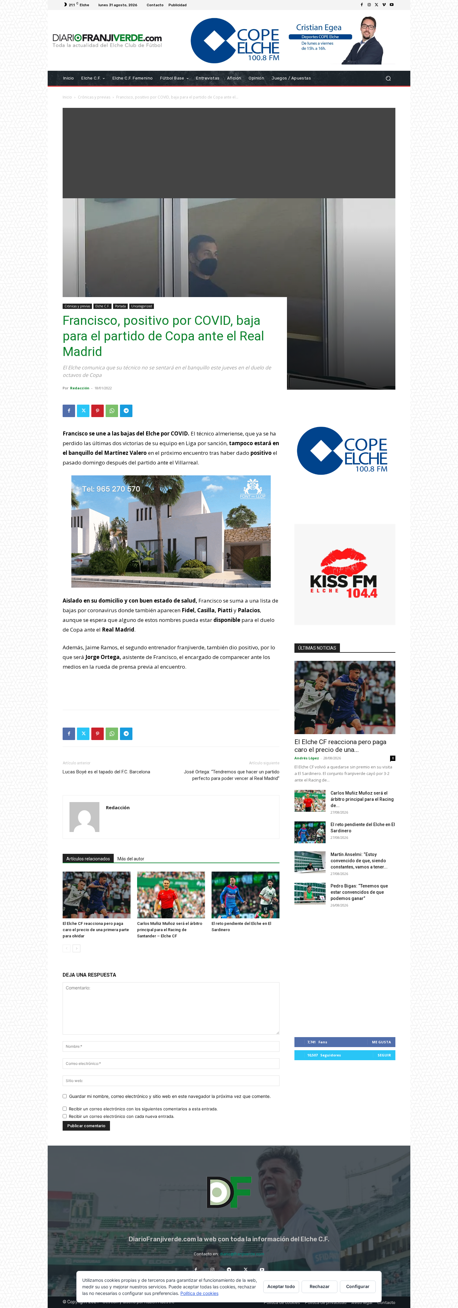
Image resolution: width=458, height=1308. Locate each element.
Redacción (79, 388)
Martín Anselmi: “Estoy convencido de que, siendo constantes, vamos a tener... (359, 860)
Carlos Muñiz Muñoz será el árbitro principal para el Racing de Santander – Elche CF (169, 929)
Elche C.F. (102, 306)
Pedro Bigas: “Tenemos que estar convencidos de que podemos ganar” (359, 892)
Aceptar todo (281, 1286)
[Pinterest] (97, 411)
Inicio (67, 97)
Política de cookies (199, 1293)
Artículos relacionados (88, 858)
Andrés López (306, 758)
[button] (388, 78)
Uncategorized (141, 306)
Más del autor (130, 858)
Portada (120, 306)
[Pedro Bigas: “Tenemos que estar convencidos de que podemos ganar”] (310, 894)
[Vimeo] (384, 5)
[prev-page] (66, 948)
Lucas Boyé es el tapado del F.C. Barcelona (106, 772)
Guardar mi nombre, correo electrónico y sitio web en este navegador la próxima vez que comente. (170, 1096)
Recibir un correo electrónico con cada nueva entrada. (121, 1116)
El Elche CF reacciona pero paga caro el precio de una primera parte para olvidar (96, 929)
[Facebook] (361, 5)
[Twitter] (376, 5)
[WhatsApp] (112, 411)
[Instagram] (369, 5)
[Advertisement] (229, 151)
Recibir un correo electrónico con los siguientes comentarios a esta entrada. (143, 1108)
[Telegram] (126, 411)
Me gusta (381, 1042)
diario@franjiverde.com (242, 1254)
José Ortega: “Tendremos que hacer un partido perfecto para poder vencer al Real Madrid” (231, 775)
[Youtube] (391, 5)
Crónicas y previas (94, 97)
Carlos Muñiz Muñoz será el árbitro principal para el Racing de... (362, 799)
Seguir (384, 1055)
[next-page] (76, 948)
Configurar (358, 1286)
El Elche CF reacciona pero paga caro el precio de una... (340, 745)
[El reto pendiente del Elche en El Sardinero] (245, 895)
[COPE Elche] (281, 40)
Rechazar (320, 1286)
